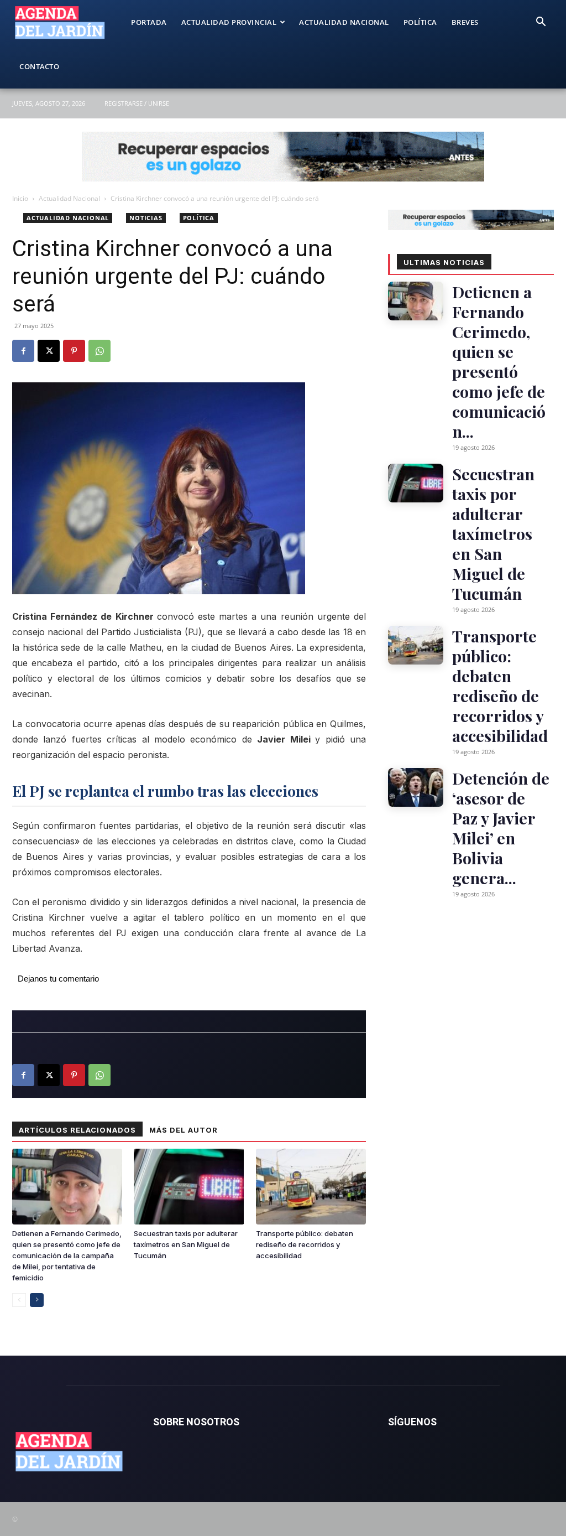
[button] (540, 23)
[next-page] (37, 1300)
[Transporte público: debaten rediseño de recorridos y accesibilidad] (311, 1186)
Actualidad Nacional (344, 22)
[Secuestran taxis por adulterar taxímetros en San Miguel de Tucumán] (189, 1186)
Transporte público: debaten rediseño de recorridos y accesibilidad (304, 1244)
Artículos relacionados (77, 1129)
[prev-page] (19, 1300)
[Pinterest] (74, 351)
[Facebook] (23, 351)
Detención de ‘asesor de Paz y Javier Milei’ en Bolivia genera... (500, 827)
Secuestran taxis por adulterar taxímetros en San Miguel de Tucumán (186, 1244)
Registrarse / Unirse (136, 103)
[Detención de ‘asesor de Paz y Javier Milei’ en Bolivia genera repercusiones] (415, 787)
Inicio (20, 198)
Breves (465, 22)
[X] (49, 351)
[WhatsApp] (99, 351)
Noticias (145, 218)
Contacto (39, 66)
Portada (149, 22)
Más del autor (183, 1129)
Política (420, 22)
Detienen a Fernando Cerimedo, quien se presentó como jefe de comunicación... (499, 361)
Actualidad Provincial (229, 22)
